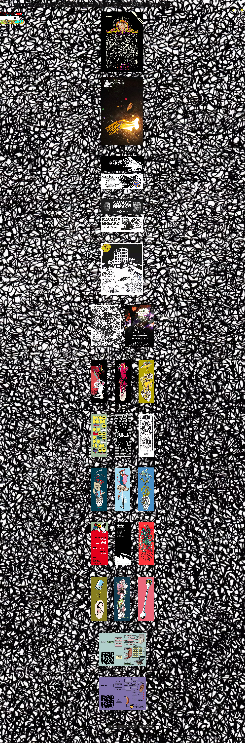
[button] (241, 9)
